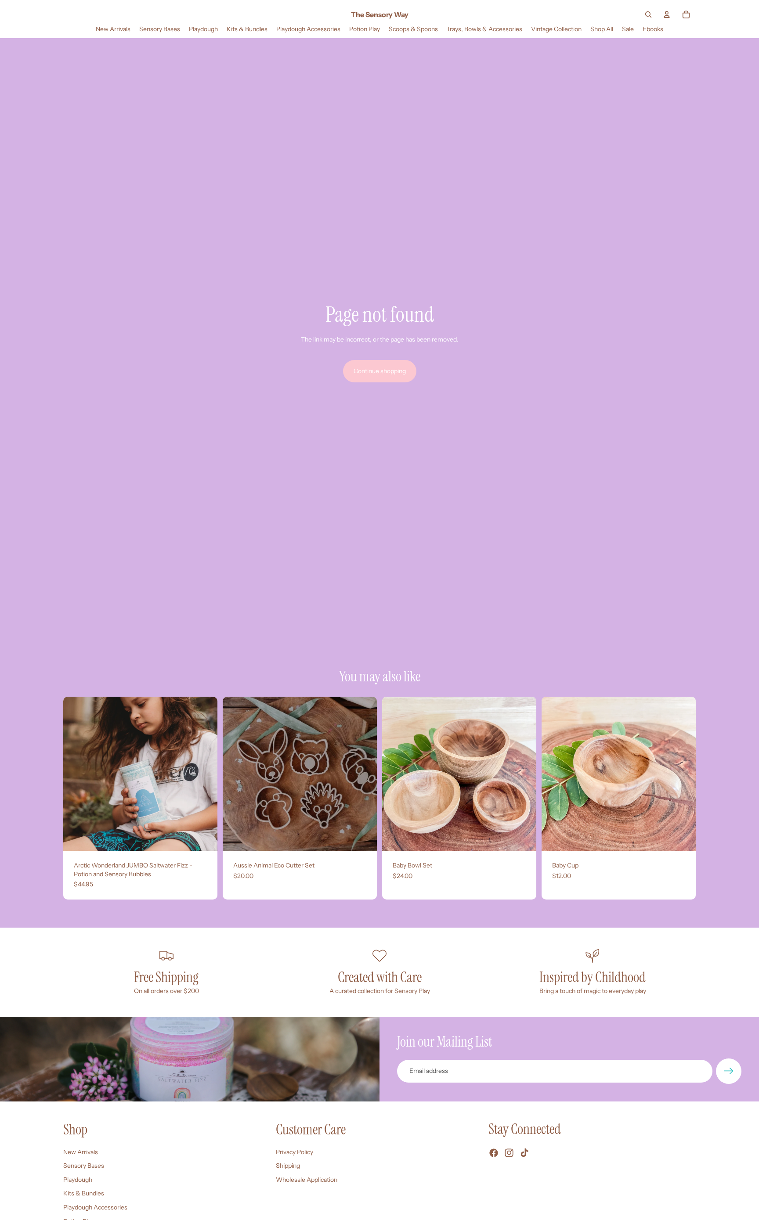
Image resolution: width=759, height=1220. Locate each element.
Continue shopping (380, 371)
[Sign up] (728, 1071)
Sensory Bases (83, 1166)
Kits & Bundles (83, 1193)
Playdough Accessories (95, 1207)
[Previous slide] (76, 774)
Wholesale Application (306, 1180)
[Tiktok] (524, 1153)
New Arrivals (80, 1152)
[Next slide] (204, 774)
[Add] (204, 837)
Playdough (77, 1180)
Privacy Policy (294, 1152)
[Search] (648, 14)
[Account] (666, 14)
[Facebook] (493, 1153)
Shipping (288, 1166)
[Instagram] (509, 1153)
